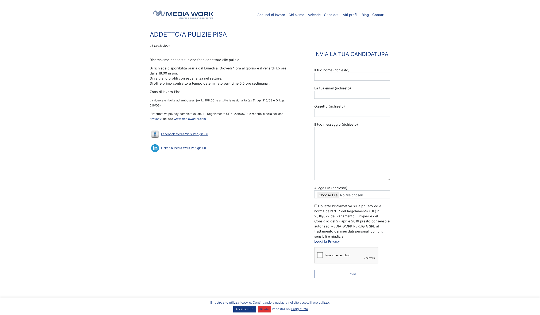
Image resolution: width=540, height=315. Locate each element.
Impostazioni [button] (281, 309)
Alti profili (350, 15)
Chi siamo (296, 15)
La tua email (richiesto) (332, 88)
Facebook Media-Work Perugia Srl (184, 134)
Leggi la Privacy (327, 241)
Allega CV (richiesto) (330, 188)
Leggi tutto (299, 309)
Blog (365, 15)
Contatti (378, 15)
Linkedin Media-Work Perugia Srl (183, 148)
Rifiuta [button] (264, 309)
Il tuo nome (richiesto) (332, 70)
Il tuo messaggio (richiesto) (336, 124)
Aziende (314, 15)
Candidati (331, 15)
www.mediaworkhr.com (190, 119)
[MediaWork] (183, 14)
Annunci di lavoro (271, 15)
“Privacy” (156, 119)
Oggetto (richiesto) (329, 106)
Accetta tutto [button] (244, 309)
